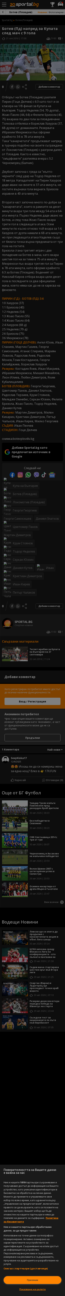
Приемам (32, 1280)
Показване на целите (32, 1289)
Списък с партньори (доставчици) (26, 1268)
